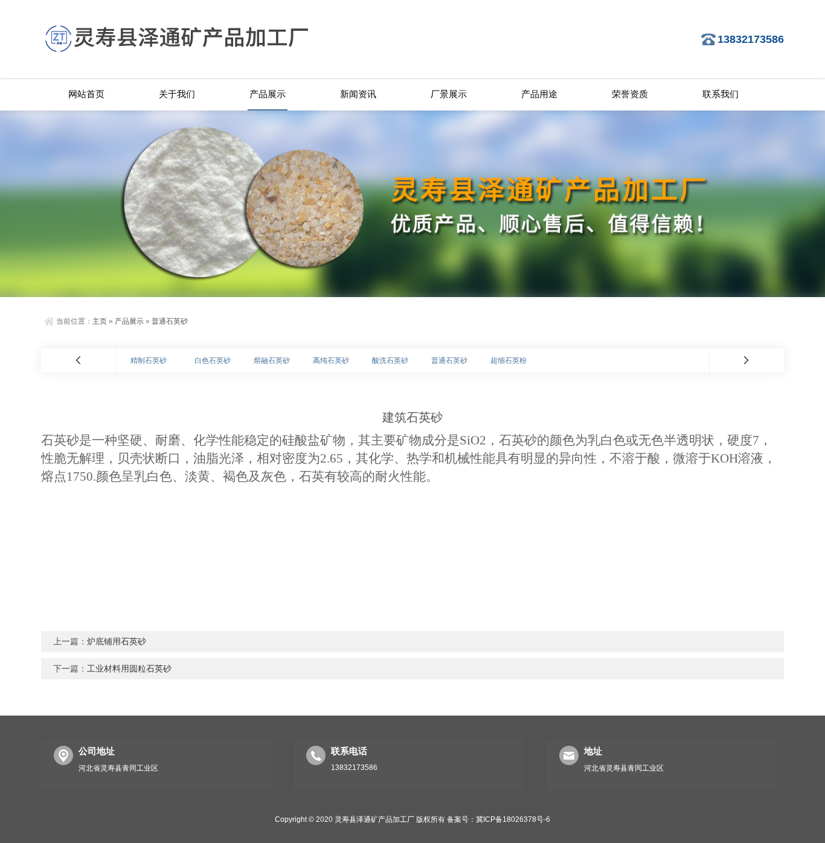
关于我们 (177, 94)
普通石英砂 (170, 321)
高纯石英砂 (331, 360)
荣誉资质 (630, 94)
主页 (99, 321)
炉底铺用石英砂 (116, 641)
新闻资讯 (358, 94)
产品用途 (539, 94)
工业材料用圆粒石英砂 (129, 668)
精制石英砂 (148, 360)
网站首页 (86, 94)
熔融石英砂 (272, 360)
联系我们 (720, 94)
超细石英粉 (508, 360)
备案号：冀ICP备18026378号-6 (498, 819)
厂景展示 (449, 94)
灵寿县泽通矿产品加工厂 (374, 819)
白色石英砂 (212, 360)
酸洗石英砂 (390, 360)
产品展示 (267, 94)
